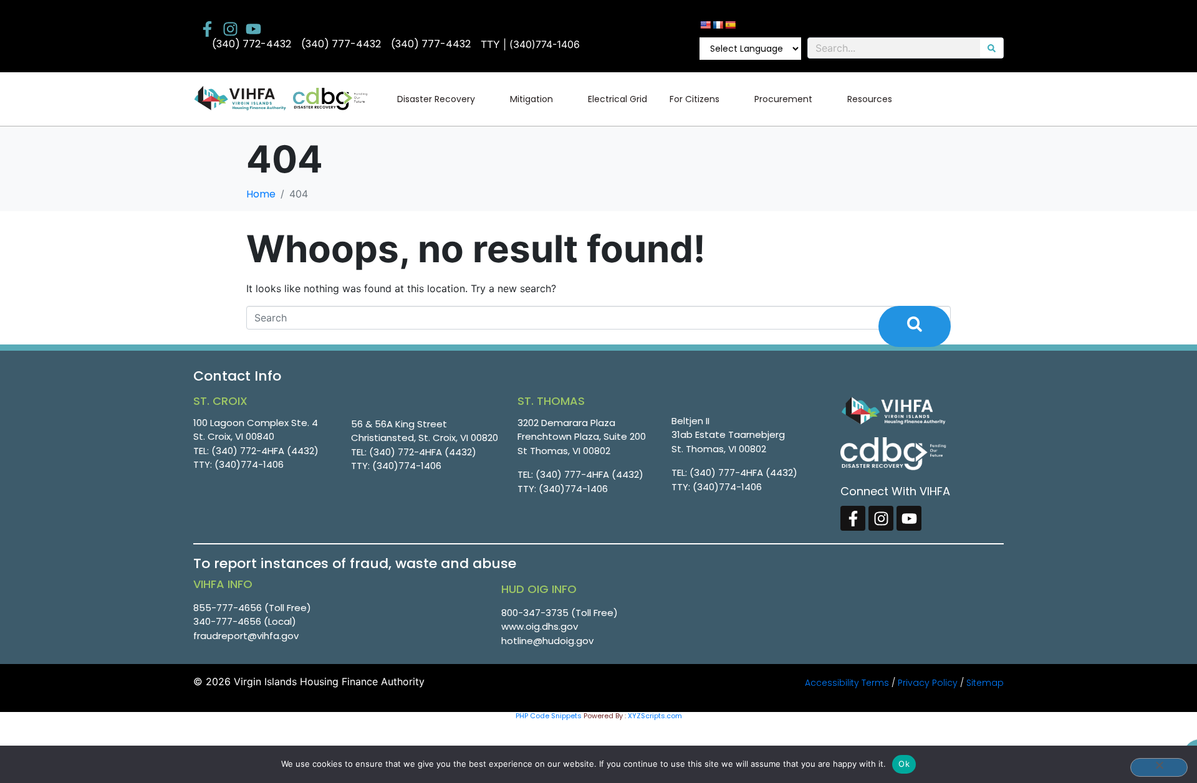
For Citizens (694, 99)
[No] (1159, 767)
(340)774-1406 (249, 464)
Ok (904, 764)
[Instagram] (230, 29)
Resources (869, 99)
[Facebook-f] (207, 29)
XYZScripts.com (655, 716)
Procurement (783, 99)
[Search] (991, 48)
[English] (705, 25)
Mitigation (531, 99)
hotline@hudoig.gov (547, 640)
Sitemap (985, 682)
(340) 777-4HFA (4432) (589, 474)
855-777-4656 (227, 607)
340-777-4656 (227, 621)
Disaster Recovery (436, 99)
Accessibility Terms (847, 682)
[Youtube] (253, 29)
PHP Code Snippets (549, 716)
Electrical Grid (617, 99)
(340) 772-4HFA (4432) (265, 450)
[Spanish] (730, 25)
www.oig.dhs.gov (539, 626)
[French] (717, 25)
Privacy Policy (928, 682)
